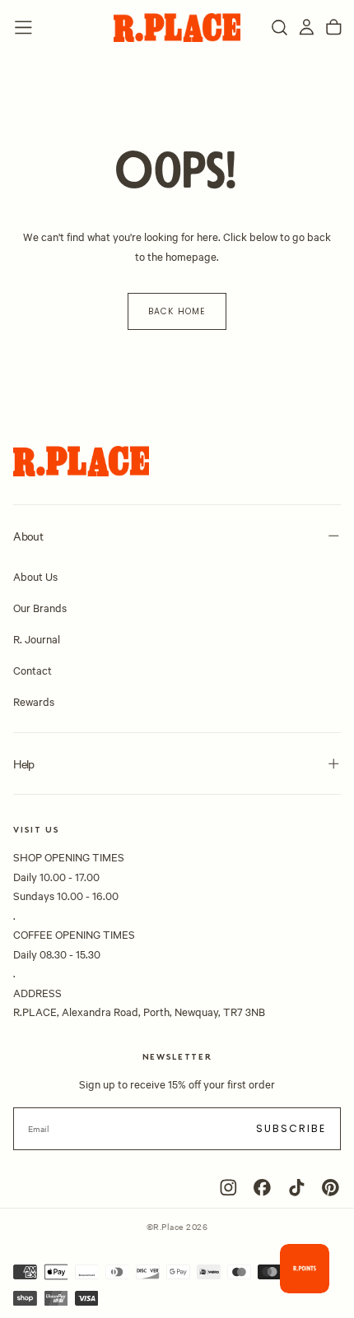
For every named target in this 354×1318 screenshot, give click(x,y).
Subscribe (291, 1128)
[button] (23, 27)
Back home (176, 311)
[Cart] (334, 27)
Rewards (33, 701)
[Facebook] (262, 1187)
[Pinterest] (330, 1187)
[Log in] (306, 27)
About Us (35, 576)
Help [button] (23, 763)
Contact (32, 669)
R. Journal (36, 638)
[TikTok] (296, 1187)
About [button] (28, 535)
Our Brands (40, 607)
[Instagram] (228, 1187)
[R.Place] (81, 461)
